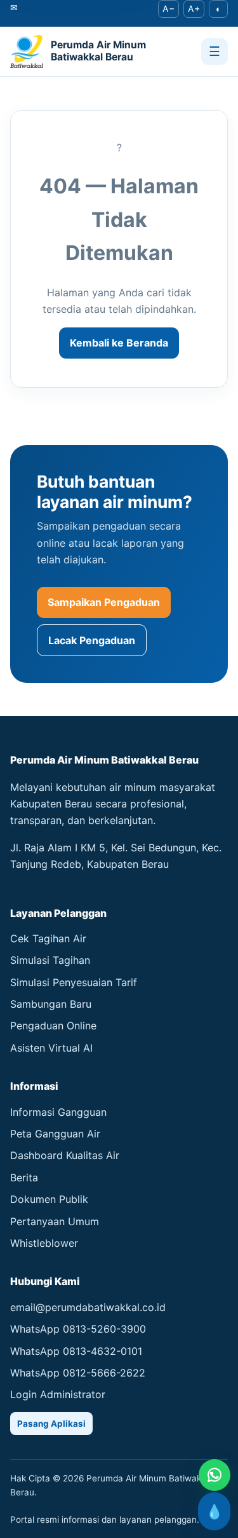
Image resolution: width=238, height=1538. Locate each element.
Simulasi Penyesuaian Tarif (73, 982)
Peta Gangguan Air (55, 1133)
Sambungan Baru (50, 1004)
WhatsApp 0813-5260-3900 (78, 1328)
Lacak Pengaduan (91, 640)
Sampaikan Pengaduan (104, 602)
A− (168, 8)
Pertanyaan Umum (54, 1221)
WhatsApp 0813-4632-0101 (76, 1351)
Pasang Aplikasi (51, 1423)
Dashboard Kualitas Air (64, 1155)
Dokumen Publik (49, 1199)
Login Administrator (57, 1394)
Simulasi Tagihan (50, 960)
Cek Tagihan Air (48, 938)
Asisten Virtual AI (51, 1047)
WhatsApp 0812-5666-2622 (77, 1372)
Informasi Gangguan (58, 1112)
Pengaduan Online (53, 1025)
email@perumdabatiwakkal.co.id (88, 1307)
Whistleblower (44, 1243)
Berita (24, 1177)
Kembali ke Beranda (119, 342)
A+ (194, 8)
